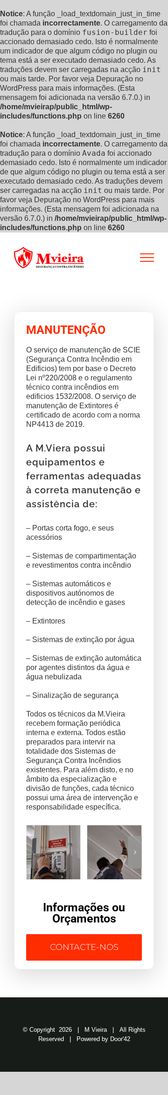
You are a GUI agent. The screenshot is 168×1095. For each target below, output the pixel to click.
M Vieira (95, 1029)
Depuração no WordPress (77, 200)
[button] (33, 852)
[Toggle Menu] (147, 257)
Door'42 (120, 1038)
